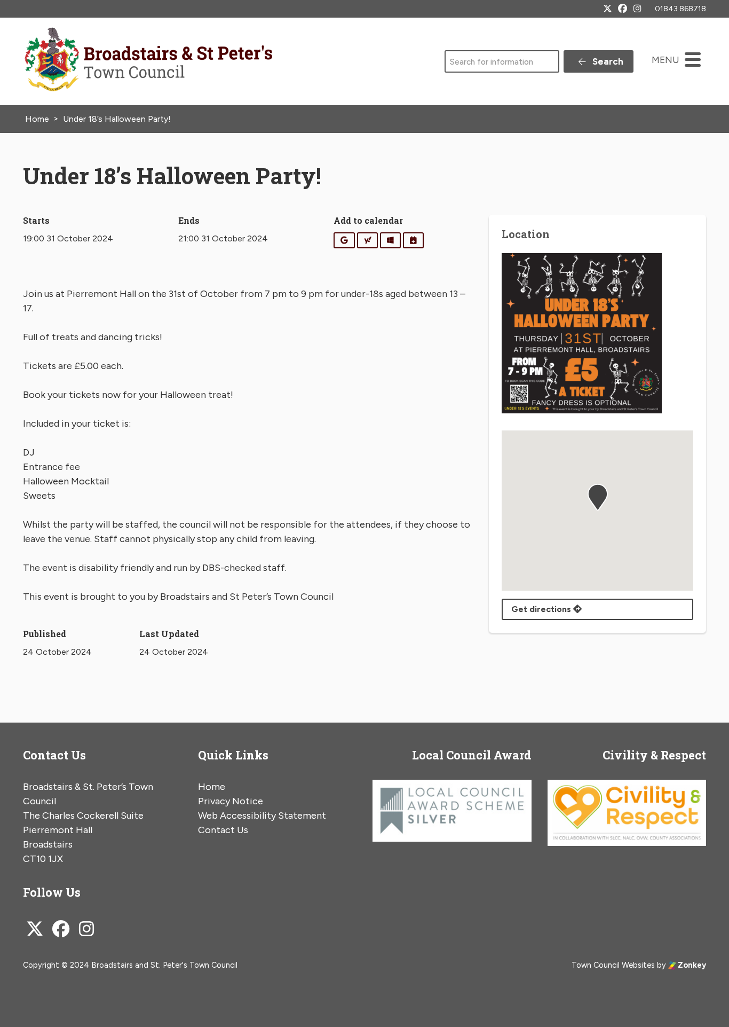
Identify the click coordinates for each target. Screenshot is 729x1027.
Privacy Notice (230, 801)
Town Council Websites (613, 965)
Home (211, 787)
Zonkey (691, 965)
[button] (598, 497)
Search (606, 61)
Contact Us (223, 830)
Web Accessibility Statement (262, 815)
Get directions (542, 609)
